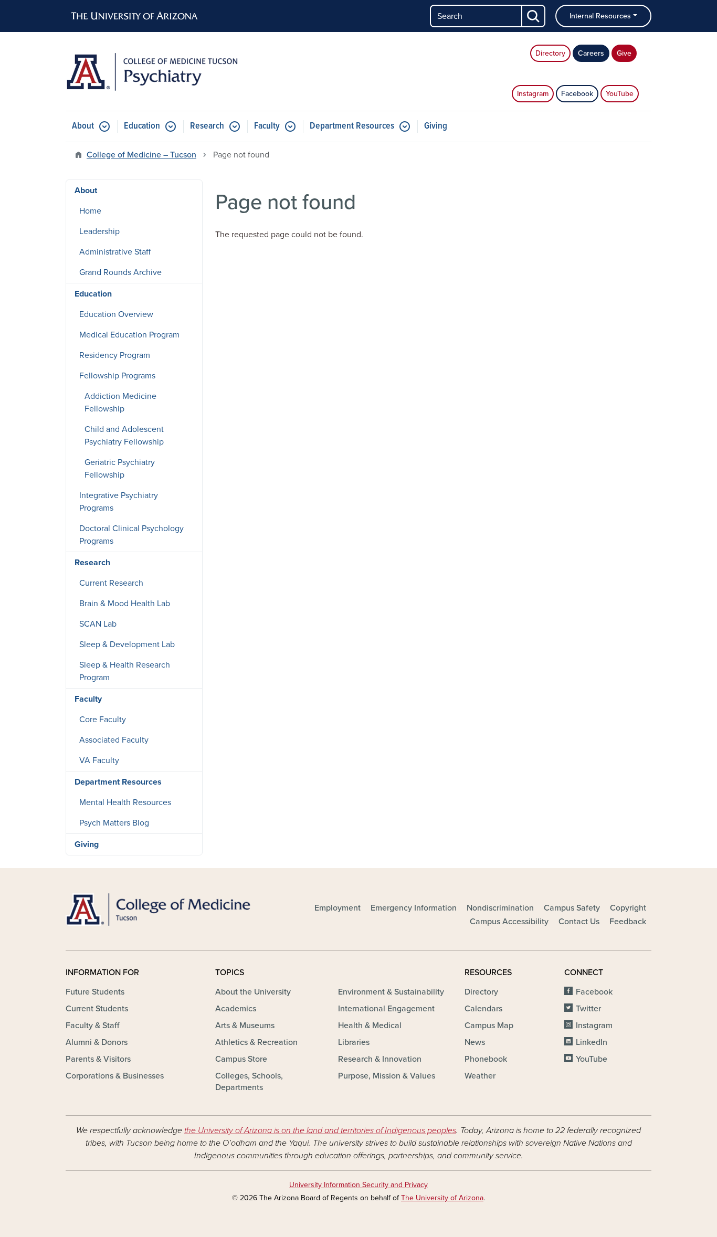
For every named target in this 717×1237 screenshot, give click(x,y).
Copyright (628, 908)
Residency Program (114, 355)
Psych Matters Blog (114, 823)
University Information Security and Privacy (358, 1184)
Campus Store (241, 1059)
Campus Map (489, 1025)
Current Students (97, 1008)
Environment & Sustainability (391, 992)
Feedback (627, 921)
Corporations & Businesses (115, 1076)
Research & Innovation (379, 1059)
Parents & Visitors (98, 1059)
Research (207, 126)
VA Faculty (99, 760)
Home (90, 211)
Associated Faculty (114, 740)
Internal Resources (600, 16)
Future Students (95, 992)
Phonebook (486, 1059)
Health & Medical (370, 1025)
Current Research (111, 583)
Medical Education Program (129, 335)
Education (142, 126)
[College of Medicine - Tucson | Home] (159, 909)
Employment (337, 908)
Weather (480, 1076)
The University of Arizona (442, 1197)
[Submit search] (533, 16)
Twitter (588, 1008)
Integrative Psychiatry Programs (118, 501)
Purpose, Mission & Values (386, 1076)
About (83, 126)
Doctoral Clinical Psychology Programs (131, 534)
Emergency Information (414, 908)
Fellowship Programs (117, 376)
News (475, 1042)
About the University (253, 992)
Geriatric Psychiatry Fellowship (120, 468)
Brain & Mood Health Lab (124, 603)
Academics (235, 1008)
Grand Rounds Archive (120, 272)
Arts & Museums (245, 1025)
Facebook (577, 93)
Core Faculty (102, 719)
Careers (591, 53)
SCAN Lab (98, 624)
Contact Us (578, 921)
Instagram (533, 93)
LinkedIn (591, 1042)
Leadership (99, 231)
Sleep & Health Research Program (124, 671)
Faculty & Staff (92, 1025)
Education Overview (116, 314)
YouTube (620, 93)
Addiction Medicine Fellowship (120, 402)
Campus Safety (572, 908)
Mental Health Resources (125, 802)
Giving (435, 126)
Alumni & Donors (97, 1042)
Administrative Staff (115, 252)
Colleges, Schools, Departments (249, 1082)
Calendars (483, 1008)
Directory (550, 53)
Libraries (354, 1042)
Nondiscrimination (500, 908)
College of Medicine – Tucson (141, 155)
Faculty (267, 126)
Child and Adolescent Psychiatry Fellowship (124, 435)
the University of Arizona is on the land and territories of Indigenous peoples (320, 1130)
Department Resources (352, 126)
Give (624, 53)
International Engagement (386, 1008)
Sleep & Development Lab (127, 644)
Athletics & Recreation (256, 1042)
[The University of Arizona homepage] (134, 16)
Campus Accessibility (509, 921)
